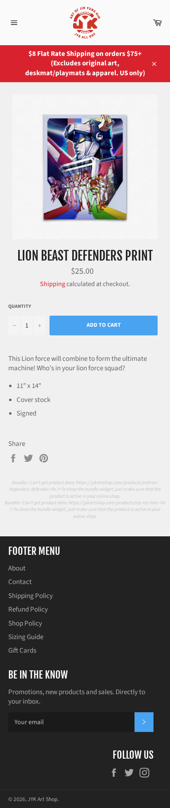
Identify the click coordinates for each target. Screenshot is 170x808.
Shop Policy (25, 623)
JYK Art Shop (43, 799)
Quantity (19, 306)
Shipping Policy (30, 596)
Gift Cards (22, 651)
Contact (20, 582)
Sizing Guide (25, 637)
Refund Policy (28, 609)
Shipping (52, 284)
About (17, 568)
